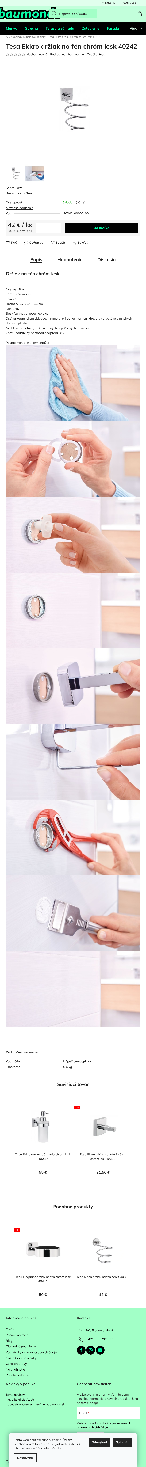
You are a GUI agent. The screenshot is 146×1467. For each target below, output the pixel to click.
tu (59, 1448)
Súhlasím (122, 1442)
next (137, 1143)
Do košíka (101, 228)
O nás (10, 1329)
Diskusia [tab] (107, 259)
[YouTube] (100, 1350)
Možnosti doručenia (19, 208)
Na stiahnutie (15, 1369)
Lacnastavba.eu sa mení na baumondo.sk (35, 1404)
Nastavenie (25, 1458)
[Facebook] (81, 1350)
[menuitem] (11, 28)
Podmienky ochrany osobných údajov (32, 1352)
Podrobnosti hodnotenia (67, 54)
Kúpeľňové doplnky (77, 1061)
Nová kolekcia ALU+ (20, 1399)
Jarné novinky (15, 1394)
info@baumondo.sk (99, 1330)
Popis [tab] (36, 259)
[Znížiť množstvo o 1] (39, 228)
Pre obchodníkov (17, 1375)
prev (9, 1143)
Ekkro (18, 188)
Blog (9, 1341)
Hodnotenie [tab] (69, 259)
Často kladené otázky (21, 1358)
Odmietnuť (99, 1442)
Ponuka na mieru (17, 1335)
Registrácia (129, 2)
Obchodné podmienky (21, 1346)
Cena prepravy (16, 1364)
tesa (102, 54)
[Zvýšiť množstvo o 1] (58, 228)
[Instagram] (90, 1350)
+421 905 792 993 (99, 1339)
